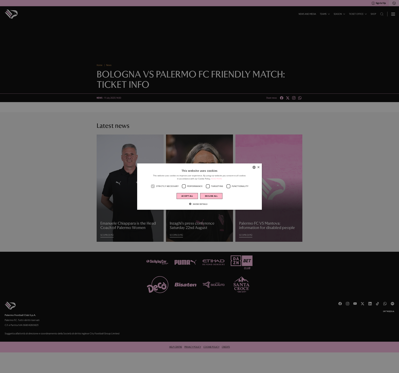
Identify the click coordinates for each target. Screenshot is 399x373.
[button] (199, 204)
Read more (216, 178)
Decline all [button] (211, 196)
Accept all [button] (187, 196)
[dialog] (199, 186)
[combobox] (254, 167)
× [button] (258, 167)
